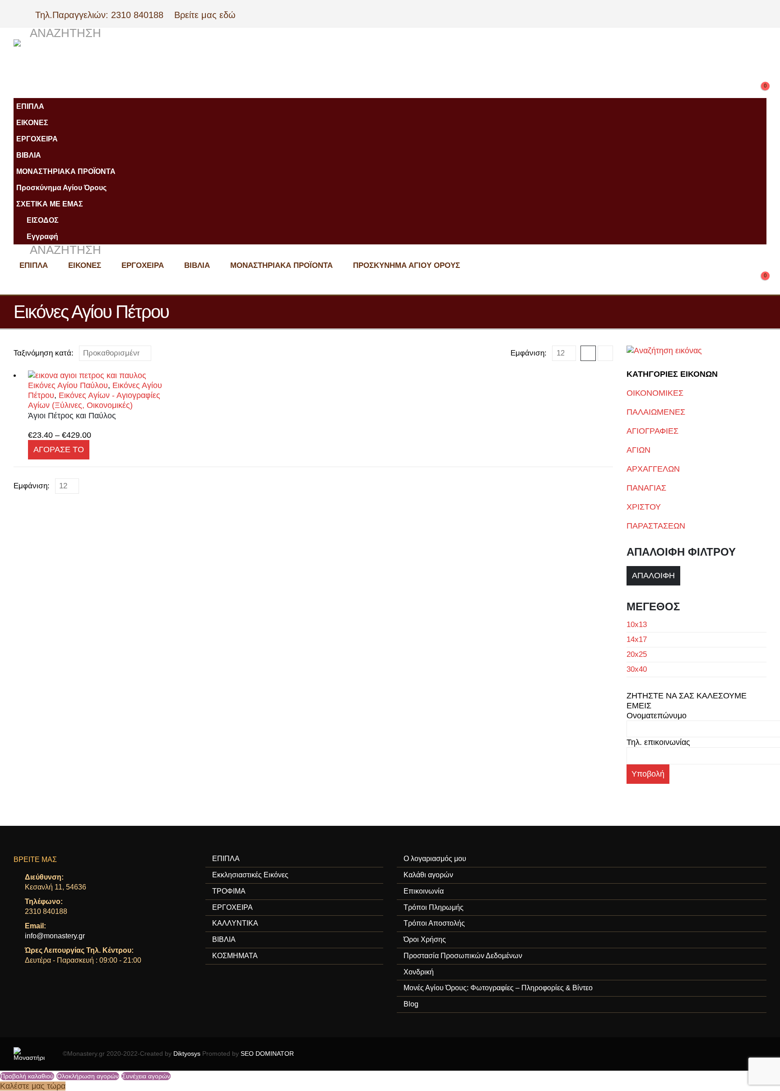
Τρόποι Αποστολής (434, 923)
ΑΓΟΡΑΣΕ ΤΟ (58, 449)
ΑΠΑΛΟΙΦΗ (653, 575)
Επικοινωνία (424, 891)
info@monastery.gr (55, 936)
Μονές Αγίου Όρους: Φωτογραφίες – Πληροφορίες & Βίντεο (498, 988)
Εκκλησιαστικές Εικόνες (250, 875)
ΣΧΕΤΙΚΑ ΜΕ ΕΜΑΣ (49, 204)
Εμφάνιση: (529, 353)
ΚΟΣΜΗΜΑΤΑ (235, 956)
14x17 (637, 639)
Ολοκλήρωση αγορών (88, 1076)
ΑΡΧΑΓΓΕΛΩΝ (653, 468)
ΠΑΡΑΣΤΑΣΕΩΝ (656, 525)
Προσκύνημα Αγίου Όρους (61, 187)
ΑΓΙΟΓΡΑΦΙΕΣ (652, 430)
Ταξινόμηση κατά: (44, 353)
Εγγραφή (42, 236)
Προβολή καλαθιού (27, 1076)
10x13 (637, 624)
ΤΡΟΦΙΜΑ (229, 891)
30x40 (637, 669)
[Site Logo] (194, 61)
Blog (411, 1004)
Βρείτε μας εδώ (204, 15)
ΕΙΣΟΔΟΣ (43, 220)
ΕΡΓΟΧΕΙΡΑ (37, 139)
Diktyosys (186, 1053)
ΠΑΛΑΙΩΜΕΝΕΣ (656, 412)
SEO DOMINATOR (267, 1053)
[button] (57, 33)
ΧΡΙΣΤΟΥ (644, 506)
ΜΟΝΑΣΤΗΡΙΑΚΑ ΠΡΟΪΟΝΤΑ (66, 171)
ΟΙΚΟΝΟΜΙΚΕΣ (655, 393)
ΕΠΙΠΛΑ (30, 106)
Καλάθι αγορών (428, 875)
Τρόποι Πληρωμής (434, 907)
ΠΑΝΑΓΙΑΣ (646, 487)
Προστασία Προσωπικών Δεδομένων (463, 956)
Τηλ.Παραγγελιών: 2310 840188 (103, 15)
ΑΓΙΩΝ (638, 449)
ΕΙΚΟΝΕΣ (32, 122)
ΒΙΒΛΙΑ (28, 155)
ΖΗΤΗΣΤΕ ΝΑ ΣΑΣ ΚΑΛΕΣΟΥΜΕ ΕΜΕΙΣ (687, 700)
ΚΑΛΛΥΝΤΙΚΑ (235, 923)
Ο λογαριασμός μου (435, 858)
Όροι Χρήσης (425, 939)
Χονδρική (419, 972)
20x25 (637, 654)
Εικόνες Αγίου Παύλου (68, 385)
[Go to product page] (96, 375)
